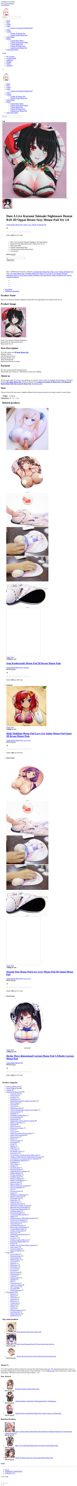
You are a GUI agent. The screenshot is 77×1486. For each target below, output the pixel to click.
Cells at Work (14, 1164)
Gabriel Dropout (15, 1223)
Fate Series (13, 1104)
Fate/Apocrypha (14, 1283)
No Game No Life (15, 1191)
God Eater (13, 1276)
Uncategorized (10, 1292)
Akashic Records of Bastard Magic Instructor (23, 1218)
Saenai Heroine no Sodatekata (18, 1171)
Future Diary (14, 1200)
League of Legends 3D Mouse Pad (21, 28)
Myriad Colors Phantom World (19, 1209)
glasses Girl (13, 1305)
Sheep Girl (13, 1301)
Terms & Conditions (13, 1471)
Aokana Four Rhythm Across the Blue (21, 1133)
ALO (11, 1189)
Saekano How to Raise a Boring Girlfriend (22, 1121)
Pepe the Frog (14, 1153)
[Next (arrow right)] (3, 1484)
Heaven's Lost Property (17, 1128)
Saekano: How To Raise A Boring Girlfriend (22, 1245)
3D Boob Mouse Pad (21, 352)
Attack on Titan (14, 1182)
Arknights (13, 1279)
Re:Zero (12, 1243)
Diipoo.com (50, 1371)
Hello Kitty (13, 1148)
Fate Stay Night (14, 1272)
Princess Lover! (14, 1137)
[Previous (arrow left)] (1, 1484)
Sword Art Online (15, 1249)
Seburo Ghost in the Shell (17, 1135)
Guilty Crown (14, 1126)
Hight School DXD (15, 1108)
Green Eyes (13, 1299)
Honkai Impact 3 (15, 1259)
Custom (8, 31)
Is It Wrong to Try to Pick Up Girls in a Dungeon (24, 1158)
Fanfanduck (13, 1162)
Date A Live (27, 225)
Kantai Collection (15, 1314)
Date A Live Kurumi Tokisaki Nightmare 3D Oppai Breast (32, 275)
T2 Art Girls (13, 1268)
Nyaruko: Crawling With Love (19, 1240)
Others (8, 30)
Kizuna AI (13, 1294)
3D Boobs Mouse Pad (32, 273)
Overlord (12, 1166)
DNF (11, 1281)
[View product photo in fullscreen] (67, 198)
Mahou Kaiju (14, 1265)
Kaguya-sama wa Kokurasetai (18, 1227)
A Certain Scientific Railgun (18, 1214)
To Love (12, 1106)
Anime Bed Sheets (12, 50)
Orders (8, 64)
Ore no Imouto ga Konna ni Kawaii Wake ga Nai (24, 1155)
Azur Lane (13, 1261)
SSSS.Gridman (14, 1103)
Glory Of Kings (14, 1254)
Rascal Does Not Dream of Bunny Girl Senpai (23, 1101)
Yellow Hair (13, 1297)
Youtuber (9, 1090)
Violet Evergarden (15, 1140)
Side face (13, 1306)
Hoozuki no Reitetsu (16, 1178)
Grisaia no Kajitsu (15, 1112)
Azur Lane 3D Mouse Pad (22, 384)
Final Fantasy (14, 1267)
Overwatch (13, 1288)
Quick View (10, 657)
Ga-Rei (12, 1144)
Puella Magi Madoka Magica (18, 1241)
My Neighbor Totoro (16, 1151)
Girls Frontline (14, 1258)
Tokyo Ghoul (14, 1095)
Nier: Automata (14, 1286)
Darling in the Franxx (16, 1122)
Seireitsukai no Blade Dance (18, 1115)
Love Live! (27, 740)
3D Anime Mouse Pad (17, 273)
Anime (8, 24)
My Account (10, 56)
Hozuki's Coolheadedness (17, 1180)
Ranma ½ (13, 1216)
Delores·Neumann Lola (17, 1310)
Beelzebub (13, 1113)
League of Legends (15, 1285)
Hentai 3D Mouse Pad (39, 225)
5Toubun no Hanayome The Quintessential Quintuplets (25, 1157)
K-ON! (12, 1130)
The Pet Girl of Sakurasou (17, 1220)
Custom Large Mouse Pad (18, 48)
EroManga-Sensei (15, 1176)
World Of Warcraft (15, 1290)
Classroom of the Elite (16, 1204)
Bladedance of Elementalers (18, 1194)
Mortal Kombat (14, 1274)
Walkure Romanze (15, 1173)
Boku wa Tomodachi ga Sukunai (19, 1185)
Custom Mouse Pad (16, 44)
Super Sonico (14, 1247)
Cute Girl (13, 1308)
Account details (11, 58)
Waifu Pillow (10, 37)
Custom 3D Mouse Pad (17, 33)
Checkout (11, 3)
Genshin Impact (14, 1277)
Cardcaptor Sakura (15, 1211)
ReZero (12, 1139)
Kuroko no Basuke (15, 1169)
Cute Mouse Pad (15, 1312)
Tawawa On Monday (16, 1250)
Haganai (26, 667)
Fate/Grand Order (15, 1256)
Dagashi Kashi (14, 1119)
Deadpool (13, 1296)
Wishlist (8, 62)
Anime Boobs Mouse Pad (14, 225)
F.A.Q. (7, 1469)
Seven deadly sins (15, 1198)
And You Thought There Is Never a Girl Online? (24, 1110)
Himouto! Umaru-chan (16, 1196)
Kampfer (12, 1146)
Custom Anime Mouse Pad (18, 35)
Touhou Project (14, 1202)
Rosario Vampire (15, 1184)
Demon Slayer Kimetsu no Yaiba (19, 1205)
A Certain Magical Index (17, 1229)
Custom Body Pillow (17, 40)
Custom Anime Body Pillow (19, 42)
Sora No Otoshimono (16, 1187)
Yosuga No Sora (15, 1093)
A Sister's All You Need (17, 1231)
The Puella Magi (15, 1167)
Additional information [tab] (12, 291)
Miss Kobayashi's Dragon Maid (19, 1207)
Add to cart (10, 260)
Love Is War (13, 1149)
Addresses (9, 60)
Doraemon (13, 1124)
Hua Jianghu (13, 1142)
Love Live (13, 1131)
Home (8, 21)
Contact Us (10, 1473)
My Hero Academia (15, 1175)
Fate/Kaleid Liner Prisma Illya (19, 1234)
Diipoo (8, 39)
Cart (4, 53)
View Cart (4, 3)
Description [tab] (8, 289)
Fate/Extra (13, 1263)
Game (8, 26)
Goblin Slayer (14, 1099)
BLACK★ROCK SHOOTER (18, 1160)
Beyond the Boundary (16, 1213)
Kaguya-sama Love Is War (17, 1222)
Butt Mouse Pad (37, 384)
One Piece (13, 1097)
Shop (8, 22)
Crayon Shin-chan (15, 1117)
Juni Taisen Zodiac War (17, 1225)
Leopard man (14, 1303)
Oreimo (12, 1193)
